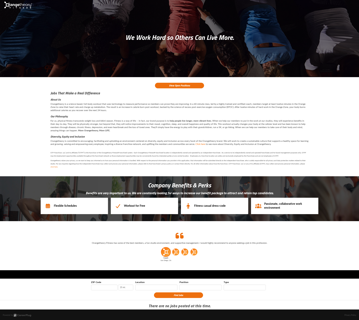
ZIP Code (96, 282)
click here (53, 167)
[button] (166, 255)
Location (140, 282)
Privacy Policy (350, 315)
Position (184, 282)
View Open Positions (179, 85)
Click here (200, 144)
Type (226, 282)
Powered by (8, 315)
